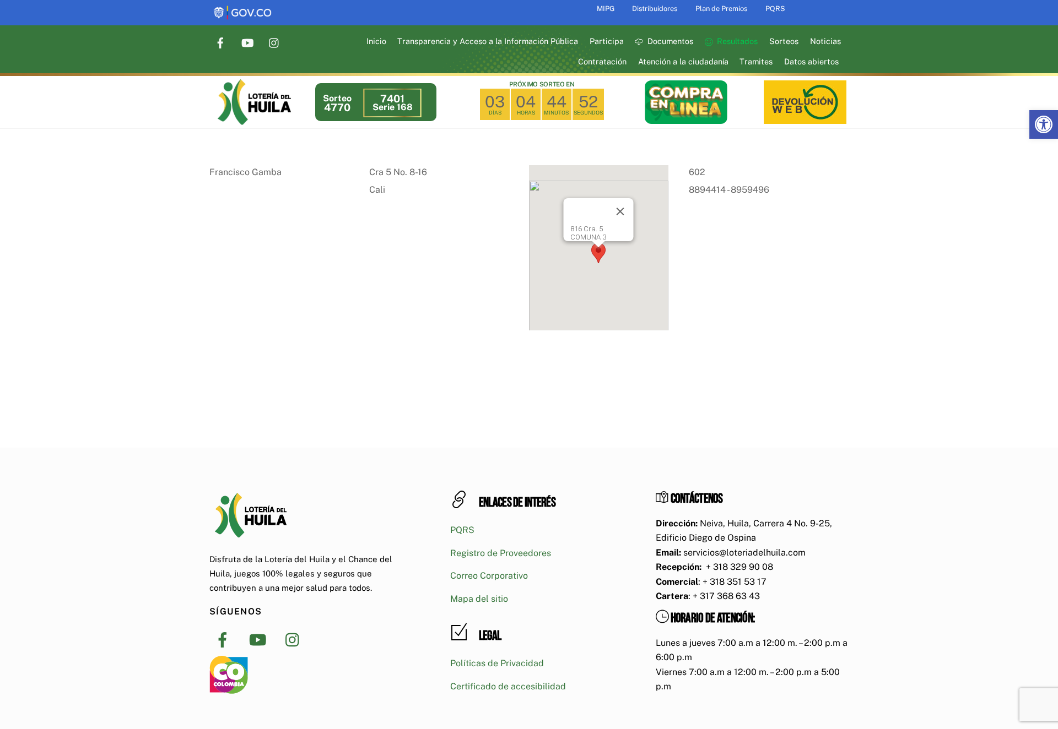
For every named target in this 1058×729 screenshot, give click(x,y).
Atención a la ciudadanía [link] (683, 61)
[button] (598, 253)
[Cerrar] (620, 211)
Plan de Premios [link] (721, 8)
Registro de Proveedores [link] (500, 553)
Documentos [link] (669, 41)
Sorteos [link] (783, 41)
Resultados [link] (736, 41)
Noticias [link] (825, 41)
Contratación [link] (602, 61)
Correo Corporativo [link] (489, 575)
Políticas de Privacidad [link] (497, 663)
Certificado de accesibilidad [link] (508, 686)
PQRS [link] (775, 8)
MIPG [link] (605, 8)
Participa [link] (607, 41)
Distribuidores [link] (654, 8)
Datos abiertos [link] (811, 61)
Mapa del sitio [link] (479, 599)
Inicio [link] (376, 41)
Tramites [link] (756, 61)
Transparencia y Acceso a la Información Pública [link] (487, 41)
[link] (1043, 124)
